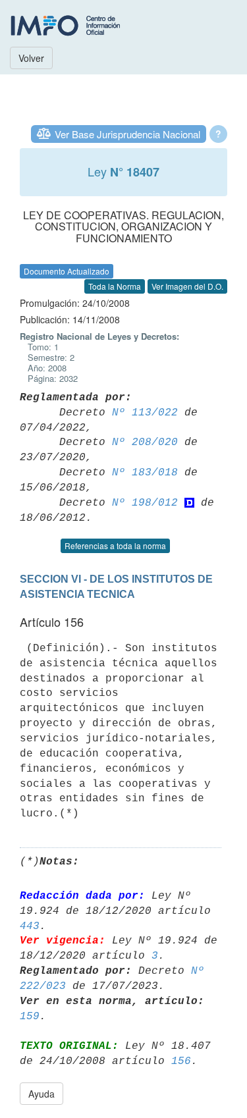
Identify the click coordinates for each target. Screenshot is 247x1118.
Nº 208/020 (145, 442)
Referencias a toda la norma (115, 545)
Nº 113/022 (145, 413)
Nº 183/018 (145, 473)
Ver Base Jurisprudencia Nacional (127, 134)
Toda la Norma (114, 286)
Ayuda (41, 1093)
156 (181, 1061)
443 (30, 926)
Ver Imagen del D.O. (187, 286)
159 (30, 1017)
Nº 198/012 (145, 503)
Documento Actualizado (66, 271)
